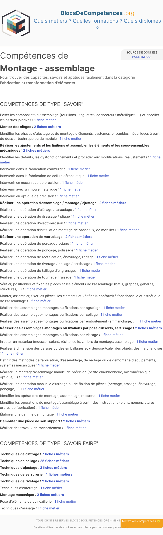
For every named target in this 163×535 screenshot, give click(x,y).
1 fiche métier (45, 120)
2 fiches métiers (47, 127)
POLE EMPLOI (141, 56)
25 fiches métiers (54, 461)
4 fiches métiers (59, 474)
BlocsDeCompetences (97, 13)
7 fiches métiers (55, 454)
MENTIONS (119, 520)
